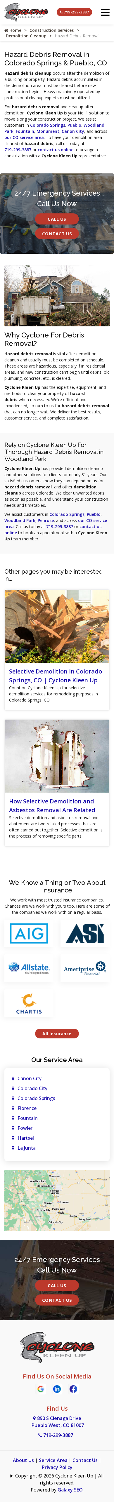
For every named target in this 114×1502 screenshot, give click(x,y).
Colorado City (32, 1088)
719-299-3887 (76, 12)
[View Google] (40, 1388)
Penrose (46, 520)
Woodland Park (19, 520)
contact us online (55, 149)
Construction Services (52, 30)
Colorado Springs (47, 125)
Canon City (73, 131)
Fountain (25, 131)
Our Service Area (57, 1060)
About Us (23, 1460)
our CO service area (24, 137)
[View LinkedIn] (57, 1388)
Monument (48, 131)
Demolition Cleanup (26, 36)
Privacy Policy (57, 1467)
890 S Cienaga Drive (58, 1421)
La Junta (27, 1148)
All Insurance (57, 1033)
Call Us (57, 219)
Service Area (53, 1460)
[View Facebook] (73, 1388)
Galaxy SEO (70, 1490)
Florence (27, 1108)
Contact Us (57, 233)
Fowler (25, 1128)
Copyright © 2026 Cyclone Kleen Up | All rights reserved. (59, 1479)
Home (14, 30)
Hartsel (26, 1138)
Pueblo (74, 125)
